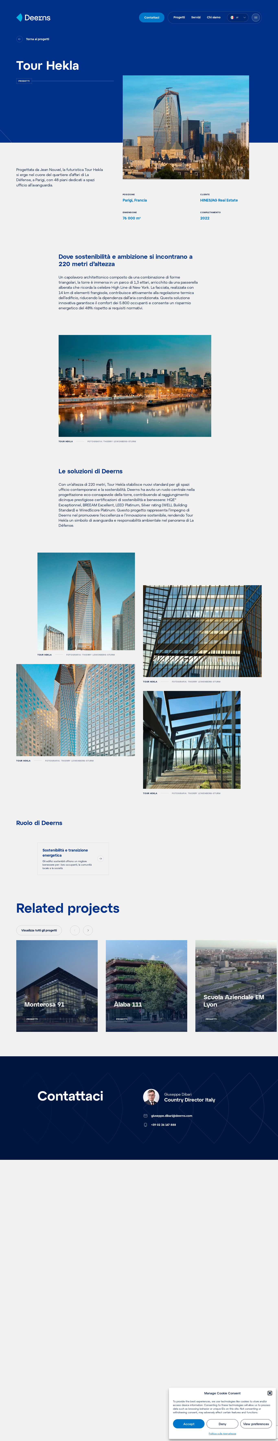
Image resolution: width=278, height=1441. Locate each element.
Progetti (179, 17)
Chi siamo (214, 17)
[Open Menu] (256, 17)
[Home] (33, 17)
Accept (188, 1424)
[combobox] (237, 17)
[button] (270, 1393)
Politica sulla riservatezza (222, 1433)
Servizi (195, 17)
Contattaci (151, 17)
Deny (222, 1424)
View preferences (256, 1424)
